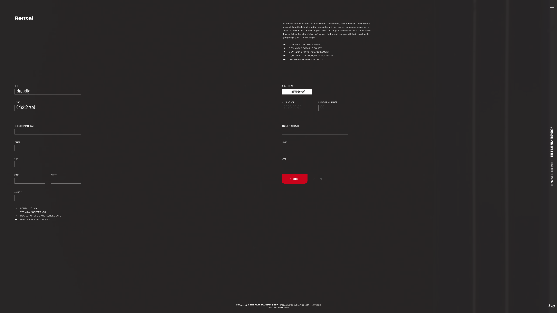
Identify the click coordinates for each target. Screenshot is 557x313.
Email (284, 158)
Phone (284, 142)
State (17, 175)
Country (18, 192)
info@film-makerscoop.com (306, 59)
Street (17, 142)
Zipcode (54, 175)
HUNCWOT (283, 307)
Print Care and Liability (35, 220)
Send (295, 179)
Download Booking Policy (305, 48)
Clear (319, 179)
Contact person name (291, 126)
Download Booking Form (304, 44)
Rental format (288, 86)
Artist (17, 102)
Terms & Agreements (33, 212)
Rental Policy (28, 208)
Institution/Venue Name (24, 126)
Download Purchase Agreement (309, 52)
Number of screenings (327, 102)
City (16, 158)
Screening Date (288, 102)
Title (16, 86)
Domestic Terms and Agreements (40, 216)
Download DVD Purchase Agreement (312, 56)
